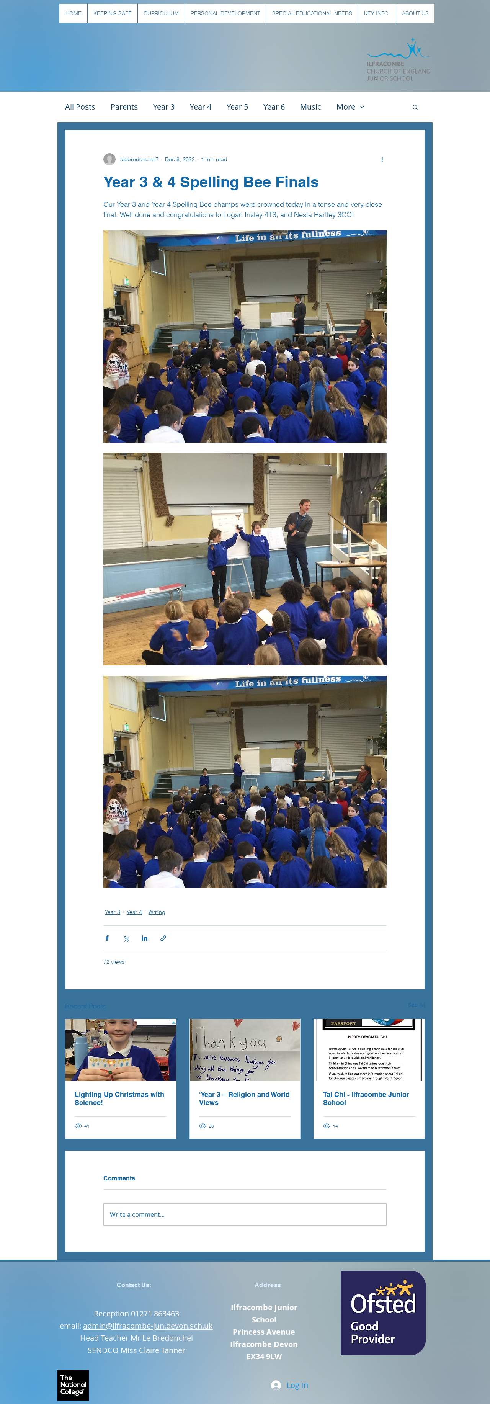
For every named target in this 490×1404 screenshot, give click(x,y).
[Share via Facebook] (107, 938)
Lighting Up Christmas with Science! (119, 1098)
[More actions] (382, 159)
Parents (124, 106)
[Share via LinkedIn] (144, 938)
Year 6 (274, 106)
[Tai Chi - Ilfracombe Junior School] (369, 1050)
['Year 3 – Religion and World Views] (245, 1050)
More (345, 106)
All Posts (80, 106)
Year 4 (200, 106)
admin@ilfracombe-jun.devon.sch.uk (148, 1326)
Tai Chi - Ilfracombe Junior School (366, 1098)
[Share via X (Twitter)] (125, 938)
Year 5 (237, 106)
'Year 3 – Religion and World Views (244, 1098)
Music (310, 106)
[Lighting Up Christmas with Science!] (120, 1050)
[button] (112, 13)
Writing (157, 912)
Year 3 (164, 106)
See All (416, 1004)
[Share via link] (163, 938)
